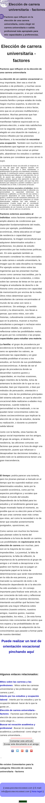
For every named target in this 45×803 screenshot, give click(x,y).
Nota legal (37, 791)
